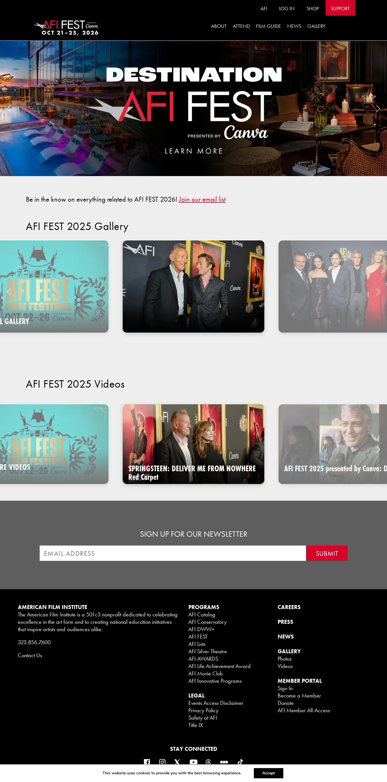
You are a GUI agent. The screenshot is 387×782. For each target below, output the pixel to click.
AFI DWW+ (201, 629)
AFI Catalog (201, 614)
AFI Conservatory (207, 621)
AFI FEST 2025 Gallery (77, 226)
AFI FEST (198, 636)
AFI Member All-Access (304, 710)
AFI (264, 8)
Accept (268, 773)
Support (340, 8)
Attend (241, 26)
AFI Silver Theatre (207, 651)
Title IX (195, 725)
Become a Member (299, 695)
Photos (285, 658)
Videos (285, 666)
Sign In (285, 688)
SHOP (313, 8)
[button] (193, 108)
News (294, 26)
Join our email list (202, 199)
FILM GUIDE (268, 26)
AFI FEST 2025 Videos (75, 384)
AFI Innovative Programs (215, 680)
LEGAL (196, 695)
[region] (193, 291)
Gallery (316, 26)
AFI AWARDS (203, 658)
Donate (286, 703)
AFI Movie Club (205, 673)
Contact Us (30, 655)
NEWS (286, 636)
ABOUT (219, 26)
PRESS (285, 621)
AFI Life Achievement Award (219, 666)
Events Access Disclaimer (215, 703)
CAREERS (289, 607)
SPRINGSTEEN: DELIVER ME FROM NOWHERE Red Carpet (192, 472)
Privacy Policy (203, 710)
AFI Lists (196, 644)
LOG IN (287, 8)
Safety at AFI (202, 717)
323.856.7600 (34, 642)
